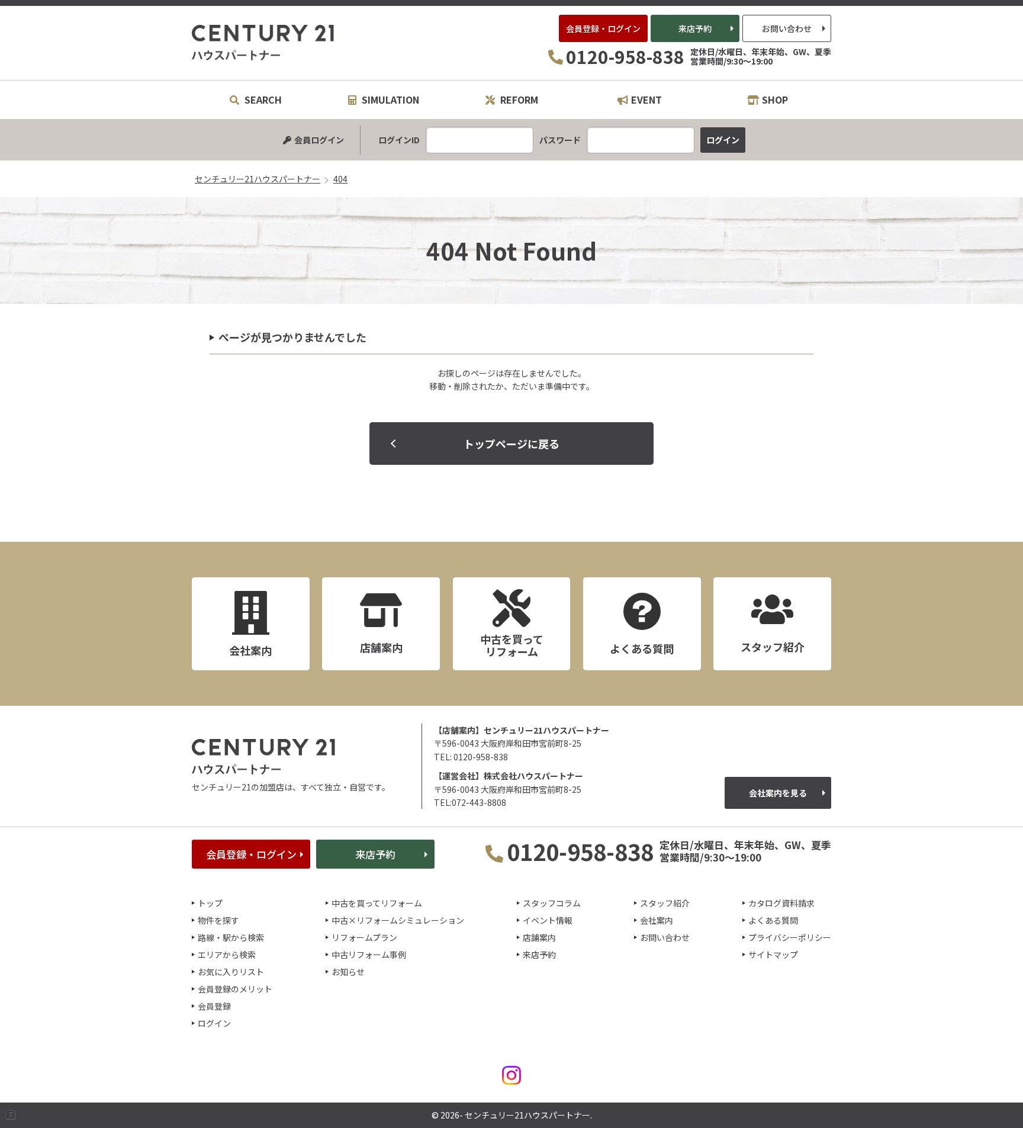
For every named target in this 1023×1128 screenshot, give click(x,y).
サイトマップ (773, 954)
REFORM (518, 99)
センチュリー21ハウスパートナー (263, 42)
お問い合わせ (787, 28)
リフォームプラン (364, 937)
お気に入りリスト (231, 972)
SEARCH (262, 99)
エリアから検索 (227, 954)
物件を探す (218, 920)
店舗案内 (539, 937)
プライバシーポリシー (789, 937)
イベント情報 (547, 920)
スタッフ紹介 (665, 903)
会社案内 (656, 920)
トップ (210, 903)
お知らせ (348, 972)
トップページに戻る (511, 443)
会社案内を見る (778, 793)
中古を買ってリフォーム (377, 903)
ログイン (214, 1023)
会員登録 (214, 1006)
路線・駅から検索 (231, 937)
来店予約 (695, 28)
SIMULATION (389, 99)
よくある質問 (773, 920)
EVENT (646, 99)
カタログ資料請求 (781, 903)
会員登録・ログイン (603, 28)
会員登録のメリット (235, 989)
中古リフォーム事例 (369, 954)
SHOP (775, 99)
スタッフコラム (552, 903)
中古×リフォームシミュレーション (398, 920)
